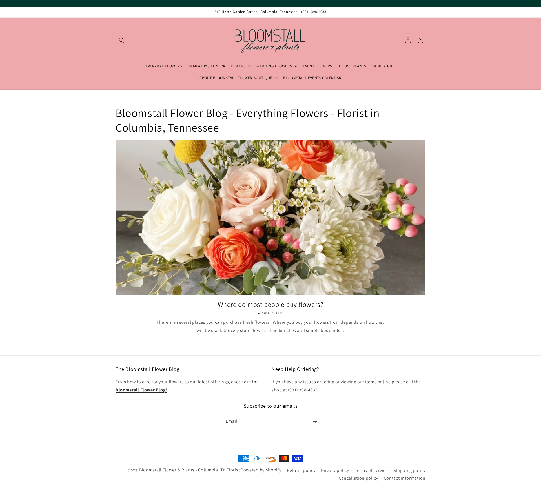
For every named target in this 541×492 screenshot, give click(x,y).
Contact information (404, 478)
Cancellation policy (358, 478)
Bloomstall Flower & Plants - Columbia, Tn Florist (189, 470)
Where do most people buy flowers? (270, 304)
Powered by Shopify (261, 470)
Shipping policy (410, 470)
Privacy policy (335, 470)
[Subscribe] (315, 421)
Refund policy (301, 470)
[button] (122, 40)
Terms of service (371, 470)
